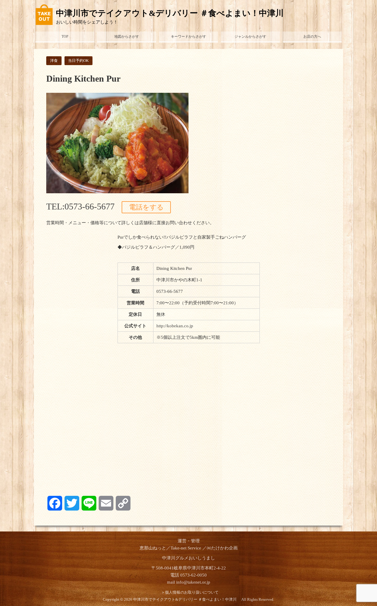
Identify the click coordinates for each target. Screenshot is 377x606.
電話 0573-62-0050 (188, 575)
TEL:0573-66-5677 (80, 206)
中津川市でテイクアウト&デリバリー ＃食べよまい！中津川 (174, 13)
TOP (65, 36)
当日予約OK (78, 61)
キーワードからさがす (188, 36)
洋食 (54, 61)
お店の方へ (312, 36)
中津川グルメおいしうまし (188, 558)
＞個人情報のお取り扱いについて (190, 592)
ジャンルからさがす (250, 36)
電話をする (146, 207)
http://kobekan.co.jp (174, 325)
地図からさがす (126, 36)
